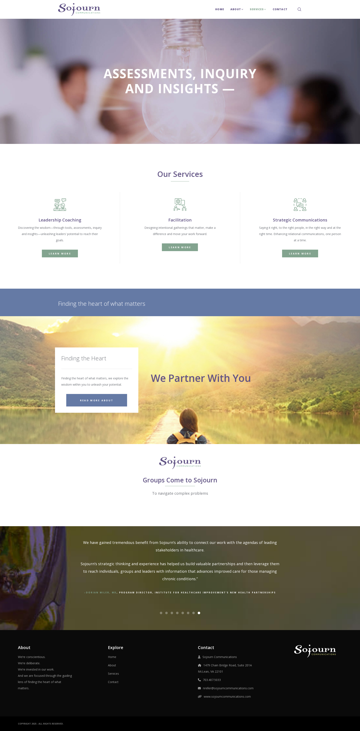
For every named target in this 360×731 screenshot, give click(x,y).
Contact (113, 682)
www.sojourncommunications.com (227, 696)
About (112, 665)
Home (112, 657)
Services (113, 674)
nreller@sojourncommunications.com (228, 688)
